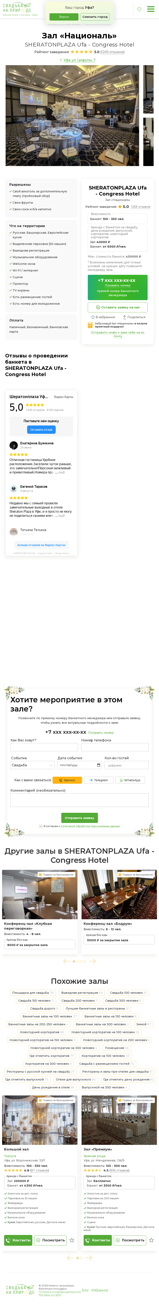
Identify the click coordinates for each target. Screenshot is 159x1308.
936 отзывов (119, 1170)
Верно (64, 17)
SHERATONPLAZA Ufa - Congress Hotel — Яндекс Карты (41, 553)
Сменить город (95, 17)
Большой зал (16, 1149)
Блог (85, 1290)
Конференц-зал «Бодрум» (108, 924)
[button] (66, 961)
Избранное (99, 1290)
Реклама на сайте (50, 1294)
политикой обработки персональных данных (90, 826)
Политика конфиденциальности (60, 1291)
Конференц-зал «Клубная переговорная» (28, 926)
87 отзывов (39, 1170)
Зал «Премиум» (98, 1149)
